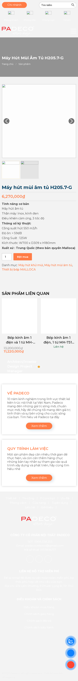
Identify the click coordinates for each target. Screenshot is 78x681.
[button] (73, 31)
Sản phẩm (24, 64)
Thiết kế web (51, 673)
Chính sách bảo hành (39, 627)
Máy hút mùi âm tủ (58, 265)
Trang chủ (7, 64)
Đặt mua (22, 256)
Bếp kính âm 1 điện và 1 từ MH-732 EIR (19, 340)
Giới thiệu (47, 507)
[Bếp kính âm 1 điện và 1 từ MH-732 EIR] (19, 316)
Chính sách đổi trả (39, 620)
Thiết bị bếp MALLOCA (19, 269)
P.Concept (47, 498)
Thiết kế (11, 498)
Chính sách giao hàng (39, 614)
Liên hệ (58, 346)
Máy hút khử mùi (30, 265)
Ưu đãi (65, 498)
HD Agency (8, 677)
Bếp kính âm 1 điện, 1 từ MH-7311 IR (58, 340)
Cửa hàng (39, 502)
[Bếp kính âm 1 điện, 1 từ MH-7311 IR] (58, 316)
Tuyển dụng (60, 502)
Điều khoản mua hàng (39, 607)
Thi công (28, 498)
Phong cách (18, 502)
